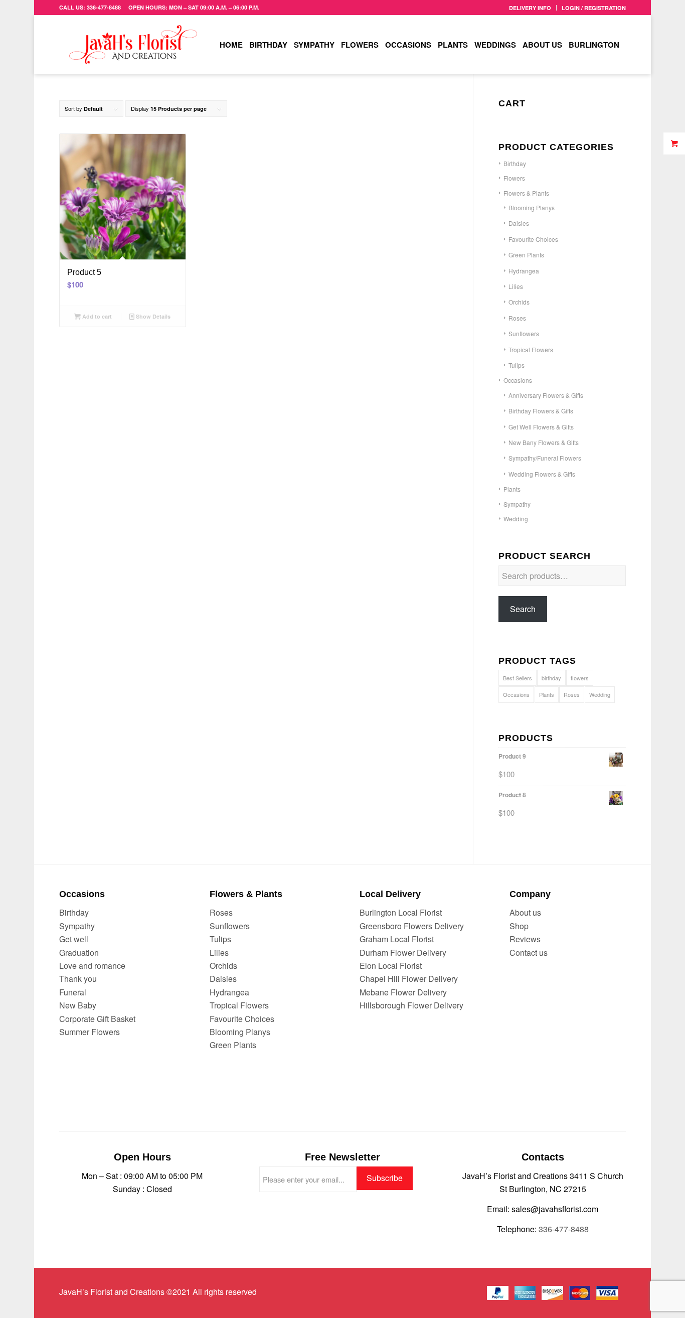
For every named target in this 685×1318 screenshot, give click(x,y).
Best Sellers (517, 678)
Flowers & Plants (526, 193)
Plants (512, 489)
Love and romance (92, 965)
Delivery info (530, 8)
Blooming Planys (531, 207)
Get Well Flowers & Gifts (541, 426)
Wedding (515, 518)
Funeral (72, 992)
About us (525, 912)
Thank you (78, 978)
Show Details (152, 316)
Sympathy (517, 504)
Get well (73, 939)
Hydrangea (523, 270)
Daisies (518, 223)
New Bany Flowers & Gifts (543, 442)
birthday (551, 678)
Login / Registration (594, 8)
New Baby (77, 1005)
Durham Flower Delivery (403, 952)
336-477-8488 (564, 1229)
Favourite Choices (533, 239)
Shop (519, 926)
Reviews (525, 939)
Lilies (515, 286)
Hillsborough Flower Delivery (411, 1005)
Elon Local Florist (391, 965)
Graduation (79, 952)
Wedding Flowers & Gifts (541, 474)
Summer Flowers (89, 1032)
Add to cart (96, 316)
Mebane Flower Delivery (403, 992)
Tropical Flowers (530, 349)
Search (523, 609)
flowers (580, 678)
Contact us (528, 952)
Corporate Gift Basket (97, 1018)
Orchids (519, 302)
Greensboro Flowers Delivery (412, 926)
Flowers (514, 178)
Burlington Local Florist (401, 912)
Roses (517, 318)
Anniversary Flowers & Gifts (545, 395)
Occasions (517, 380)
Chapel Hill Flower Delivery (409, 978)
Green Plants (526, 254)
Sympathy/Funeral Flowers (544, 458)
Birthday (514, 163)
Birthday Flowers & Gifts (540, 410)
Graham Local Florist (397, 939)
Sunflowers (523, 333)
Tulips (516, 365)
